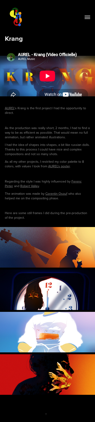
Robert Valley (29, 186)
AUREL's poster (59, 166)
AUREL (9, 108)
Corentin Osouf (56, 193)
